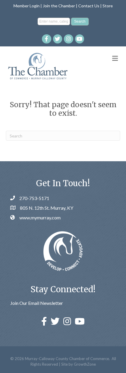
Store (108, 5)
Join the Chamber (59, 5)
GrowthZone (85, 364)
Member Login (26, 5)
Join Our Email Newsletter (36, 303)
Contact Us (88, 5)
